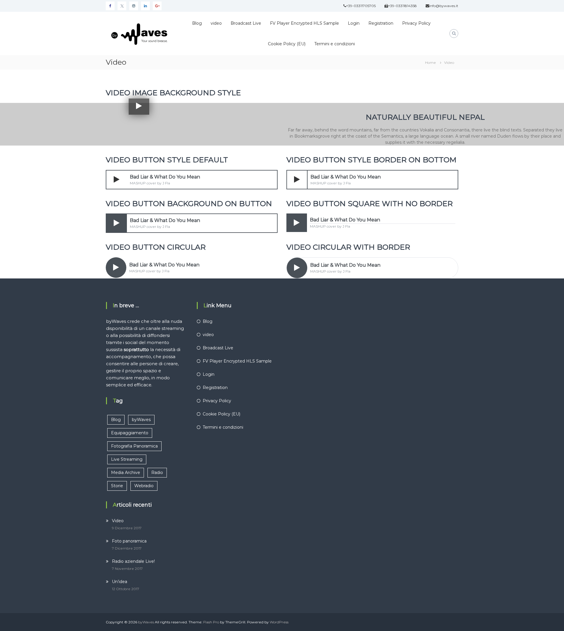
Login (354, 23)
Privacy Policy (416, 23)
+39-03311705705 (361, 6)
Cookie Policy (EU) (287, 43)
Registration (380, 23)
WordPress (279, 622)
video (216, 23)
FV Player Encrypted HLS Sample (304, 23)
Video (118, 520)
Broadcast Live (246, 23)
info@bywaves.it (443, 6)
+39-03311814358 (402, 6)
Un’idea (119, 581)
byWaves (141, 419)
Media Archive (125, 472)
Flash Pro (211, 622)
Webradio (144, 485)
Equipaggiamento (129, 432)
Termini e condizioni (334, 43)
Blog (197, 23)
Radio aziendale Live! (133, 561)
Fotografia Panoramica (134, 446)
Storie (117, 485)
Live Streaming (126, 459)
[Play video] (139, 106)
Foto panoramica (129, 541)
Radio (157, 472)
